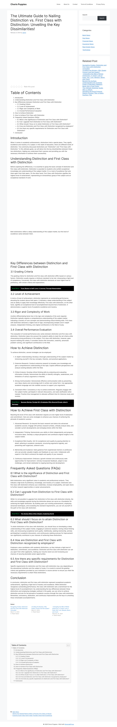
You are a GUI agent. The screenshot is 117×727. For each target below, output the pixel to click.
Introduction (19, 650)
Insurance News (88, 44)
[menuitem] (94, 67)
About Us (66, 4)
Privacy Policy (100, 4)
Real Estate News (88, 47)
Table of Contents (18, 648)
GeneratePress (69, 724)
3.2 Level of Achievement (26, 658)
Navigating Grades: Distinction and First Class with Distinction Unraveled (19, 608)
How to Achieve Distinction (24, 664)
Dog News (86, 38)
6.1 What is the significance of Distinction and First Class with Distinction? (40, 671)
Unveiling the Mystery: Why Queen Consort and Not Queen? (94, 71)
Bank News (16, 712)
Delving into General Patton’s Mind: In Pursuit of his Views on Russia (32, 713)
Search (84, 15)
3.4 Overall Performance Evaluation (29, 662)
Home (58, 4)
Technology (86, 50)
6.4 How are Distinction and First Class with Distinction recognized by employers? (43, 677)
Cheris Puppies (19, 4)
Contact (75, 4)
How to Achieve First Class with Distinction (29, 666)
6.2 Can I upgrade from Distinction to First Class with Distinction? (38, 673)
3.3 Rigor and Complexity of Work (28, 660)
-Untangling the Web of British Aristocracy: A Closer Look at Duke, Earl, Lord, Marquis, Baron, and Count (93, 76)
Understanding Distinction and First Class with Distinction (34, 652)
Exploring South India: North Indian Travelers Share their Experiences (32, 715)
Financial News (87, 41)
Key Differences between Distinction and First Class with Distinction (37, 654)
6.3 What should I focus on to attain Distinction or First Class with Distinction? (41, 674)
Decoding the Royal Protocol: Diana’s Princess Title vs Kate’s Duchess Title (93, 93)
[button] (67, 645)
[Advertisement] (42, 49)
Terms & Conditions (87, 4)
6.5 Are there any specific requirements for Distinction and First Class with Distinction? (44, 679)
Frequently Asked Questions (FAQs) (27, 668)
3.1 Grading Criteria (24, 656)
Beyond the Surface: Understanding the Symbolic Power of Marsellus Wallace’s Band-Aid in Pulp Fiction (92, 83)
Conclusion (19, 681)
